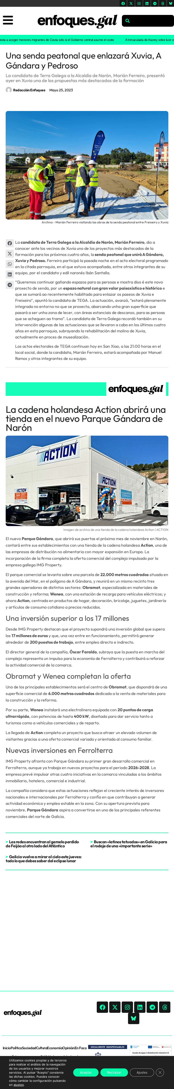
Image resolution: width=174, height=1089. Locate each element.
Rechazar (114, 1072)
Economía (54, 1048)
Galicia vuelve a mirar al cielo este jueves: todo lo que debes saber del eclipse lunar (44, 858)
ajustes (19, 1085)
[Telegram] (154, 3)
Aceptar (86, 1072)
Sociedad (29, 1048)
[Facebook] (123, 3)
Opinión (68, 1048)
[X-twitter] (131, 3)
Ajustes (142, 1072)
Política (16, 1048)
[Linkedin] (146, 3)
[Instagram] (138, 3)
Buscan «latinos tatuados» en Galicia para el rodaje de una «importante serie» (128, 843)
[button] (10, 243)
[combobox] (148, 21)
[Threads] (162, 3)
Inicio (7, 1048)
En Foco (81, 1048)
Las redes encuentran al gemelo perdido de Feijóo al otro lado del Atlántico (42, 843)
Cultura (41, 1048)
